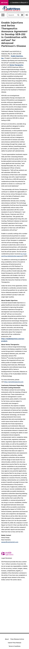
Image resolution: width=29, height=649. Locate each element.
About (7, 639)
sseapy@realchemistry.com (9, 542)
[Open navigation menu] (3, 15)
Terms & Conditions (14, 646)
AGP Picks (4, 2)
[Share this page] (26, 15)
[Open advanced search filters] (22, 15)
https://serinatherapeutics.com (13, 382)
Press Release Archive (17, 639)
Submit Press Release (14, 642)
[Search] (18, 15)
